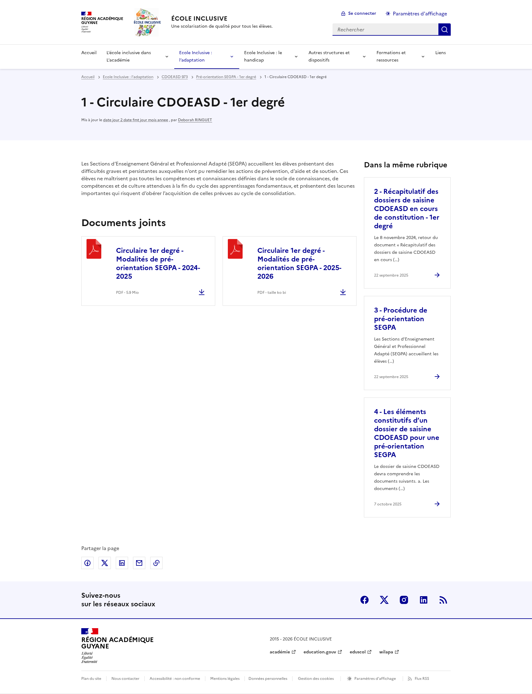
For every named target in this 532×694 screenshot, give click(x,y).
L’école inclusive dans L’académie (129, 56)
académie (280, 652)
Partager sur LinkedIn (122, 563)
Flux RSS (422, 678)
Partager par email (139, 563)
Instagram (404, 599)
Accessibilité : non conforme (175, 678)
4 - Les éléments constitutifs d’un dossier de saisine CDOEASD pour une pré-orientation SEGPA (406, 433)
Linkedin (423, 599)
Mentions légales (225, 678)
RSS (443, 599)
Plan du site (91, 678)
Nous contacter (125, 678)
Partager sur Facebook (87, 563)
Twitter (384, 599)
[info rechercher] (444, 29)
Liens (440, 53)
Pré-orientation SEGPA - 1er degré (226, 77)
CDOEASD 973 (175, 77)
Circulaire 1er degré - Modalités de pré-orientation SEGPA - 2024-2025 (158, 263)
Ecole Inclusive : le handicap (263, 56)
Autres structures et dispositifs (329, 56)
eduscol (358, 652)
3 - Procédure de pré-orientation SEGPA (400, 319)
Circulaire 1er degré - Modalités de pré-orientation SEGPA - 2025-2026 (299, 263)
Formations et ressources (391, 56)
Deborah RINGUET (195, 120)
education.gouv (320, 652)
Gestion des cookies (316, 678)
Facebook (364, 599)
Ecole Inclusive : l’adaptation (195, 56)
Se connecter (362, 13)
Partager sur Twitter (105, 563)
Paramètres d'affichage (420, 13)
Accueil (89, 53)
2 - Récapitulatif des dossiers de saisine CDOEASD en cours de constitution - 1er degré (406, 208)
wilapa (386, 652)
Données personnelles (267, 678)
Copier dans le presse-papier (156, 563)
